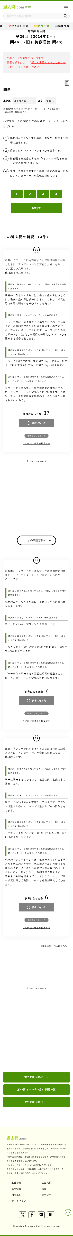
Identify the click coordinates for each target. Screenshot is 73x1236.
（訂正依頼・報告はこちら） (16, 112)
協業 (44, 1188)
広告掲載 (46, 1182)
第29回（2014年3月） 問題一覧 (36, 1089)
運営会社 (16, 1182)
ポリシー (46, 1194)
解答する (36, 208)
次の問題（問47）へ (36, 1102)
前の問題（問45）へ (36, 1077)
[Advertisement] (36, 1029)
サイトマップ (19, 1200)
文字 (40, 100)
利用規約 (16, 1194)
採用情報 (16, 1188)
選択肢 (7, 100)
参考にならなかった (36, 436)
